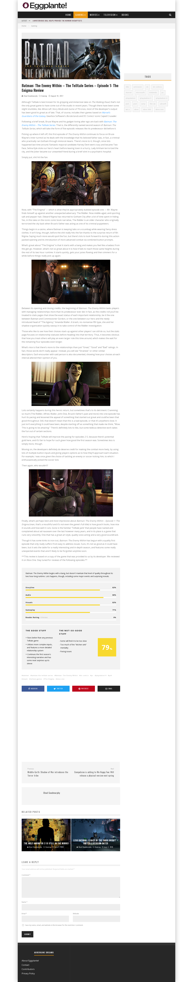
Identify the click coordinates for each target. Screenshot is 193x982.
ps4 (110, 675)
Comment (26, 875)
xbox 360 (147, 109)
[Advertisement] (71, 727)
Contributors (28, 969)
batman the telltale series (42, 675)
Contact (25, 965)
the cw (152, 104)
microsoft (140, 92)
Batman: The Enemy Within (67, 675)
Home (68, 14)
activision (138, 87)
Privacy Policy (28, 973)
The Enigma (49, 679)
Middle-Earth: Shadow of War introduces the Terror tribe (48, 772)
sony (143, 104)
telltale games (36, 679)
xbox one (60, 679)
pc (92, 675)
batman (26, 675)
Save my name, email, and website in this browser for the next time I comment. (54, 925)
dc (147, 87)
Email (24, 913)
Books (125, 14)
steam (25, 679)
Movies (94, 14)
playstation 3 (145, 98)
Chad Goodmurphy (30, 95)
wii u (128, 109)
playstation (130, 98)
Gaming (79, 14)
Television (110, 14)
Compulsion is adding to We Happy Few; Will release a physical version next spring (94, 772)
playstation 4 (101, 675)
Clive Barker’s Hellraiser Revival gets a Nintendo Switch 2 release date (64, 21)
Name (24, 902)
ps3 (127, 104)
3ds (127, 87)
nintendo (153, 92)
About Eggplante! (30, 960)
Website (76, 913)
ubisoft (163, 104)
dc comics (84, 675)
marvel (129, 92)
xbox (136, 109)
